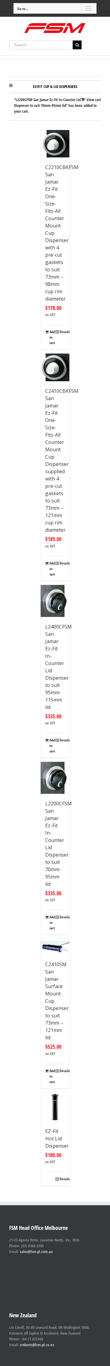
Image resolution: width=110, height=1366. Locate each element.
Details (62, 331)
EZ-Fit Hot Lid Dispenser (57, 1138)
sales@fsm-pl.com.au (36, 1251)
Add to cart (52, 337)
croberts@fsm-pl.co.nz (37, 1344)
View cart (93, 99)
